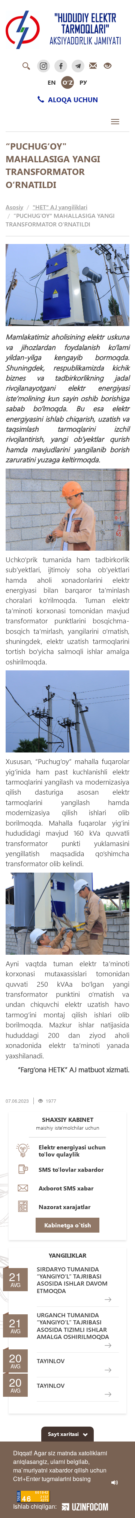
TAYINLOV (50, 1360)
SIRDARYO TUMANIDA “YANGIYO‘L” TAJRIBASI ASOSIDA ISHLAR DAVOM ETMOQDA (72, 1279)
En (52, 82)
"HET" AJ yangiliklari (60, 207)
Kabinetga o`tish (67, 1225)
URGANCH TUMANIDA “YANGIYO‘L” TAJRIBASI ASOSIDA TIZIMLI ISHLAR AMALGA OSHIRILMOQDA (73, 1325)
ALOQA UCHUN (72, 99)
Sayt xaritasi (63, 1433)
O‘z (68, 82)
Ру (83, 82)
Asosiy (14, 207)
